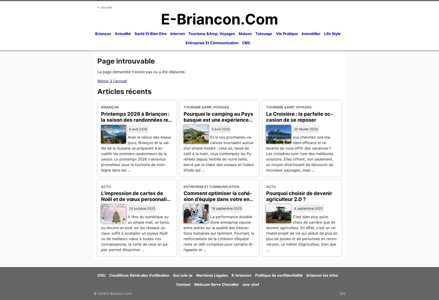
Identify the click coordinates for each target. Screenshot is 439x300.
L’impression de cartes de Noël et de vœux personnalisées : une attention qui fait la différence (136, 202)
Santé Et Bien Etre (150, 33)
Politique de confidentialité (279, 275)
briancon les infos (322, 275)
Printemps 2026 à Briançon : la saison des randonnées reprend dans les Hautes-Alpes (136, 120)
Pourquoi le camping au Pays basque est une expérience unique (218, 120)
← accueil (104, 7)
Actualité (123, 33)
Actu (106, 187)
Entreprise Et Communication (212, 42)
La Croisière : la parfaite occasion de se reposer (299, 117)
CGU (101, 275)
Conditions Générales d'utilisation (139, 275)
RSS (342, 293)
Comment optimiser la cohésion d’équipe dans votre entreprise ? (218, 199)
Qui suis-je (183, 275)
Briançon (103, 33)
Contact (183, 284)
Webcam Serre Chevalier (216, 284)
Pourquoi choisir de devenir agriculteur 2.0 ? (299, 196)
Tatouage (263, 33)
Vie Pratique (287, 33)
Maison (245, 33)
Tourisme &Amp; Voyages (211, 33)
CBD (246, 42)
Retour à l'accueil (112, 81)
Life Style (332, 33)
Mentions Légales (212, 275)
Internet (177, 33)
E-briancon (242, 275)
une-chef (251, 284)
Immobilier (311, 33)
